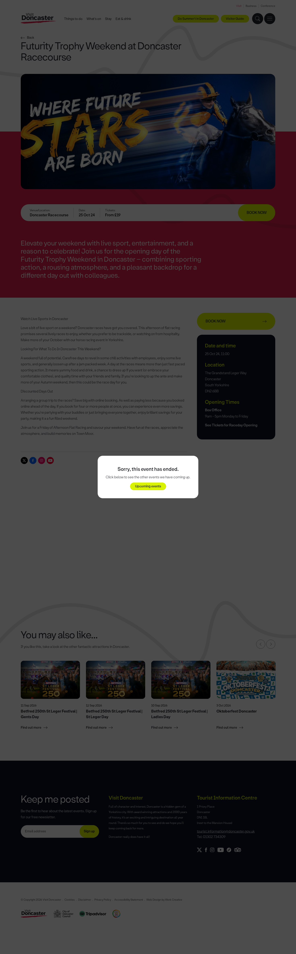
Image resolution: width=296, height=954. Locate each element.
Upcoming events (148, 486)
